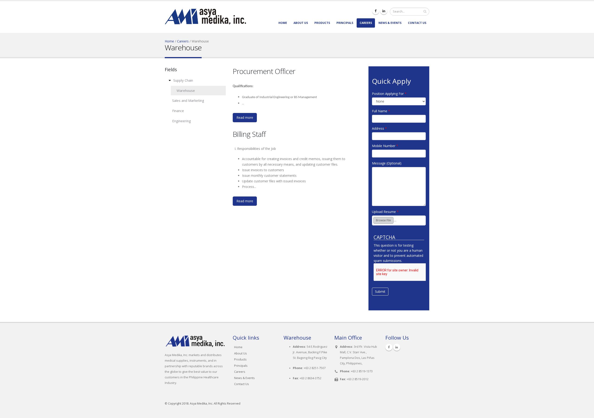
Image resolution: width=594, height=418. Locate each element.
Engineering (181, 121)
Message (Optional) (386, 163)
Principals (344, 23)
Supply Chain (183, 80)
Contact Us (417, 23)
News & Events (389, 23)
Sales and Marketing (188, 100)
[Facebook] (375, 10)
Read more (244, 117)
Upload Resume (385, 211)
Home (282, 23)
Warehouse (186, 90)
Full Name (381, 111)
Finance (178, 110)
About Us (301, 23)
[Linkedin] (383, 10)
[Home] (205, 13)
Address (379, 128)
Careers (366, 23)
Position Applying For (389, 93)
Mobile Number (385, 146)
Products (322, 23)
